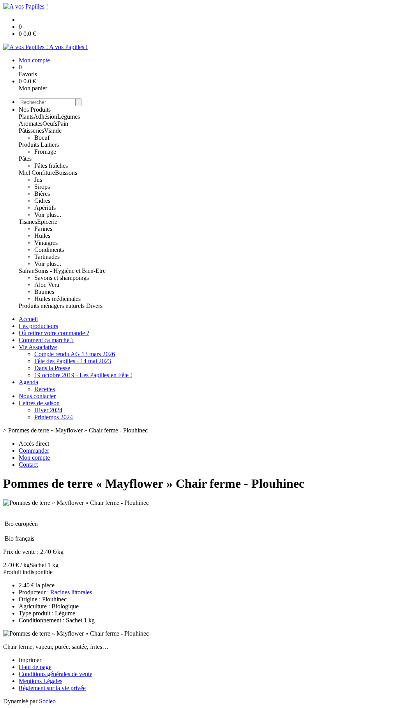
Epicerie (47, 221)
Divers (94, 305)
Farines (43, 228)
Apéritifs (45, 207)
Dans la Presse (52, 368)
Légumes (68, 116)
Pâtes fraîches (51, 165)
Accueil (28, 319)
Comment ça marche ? (46, 340)
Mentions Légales (40, 681)
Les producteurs (38, 326)
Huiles (42, 235)
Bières (42, 193)
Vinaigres (46, 242)
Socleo (47, 701)
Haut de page (35, 667)
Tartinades (47, 256)
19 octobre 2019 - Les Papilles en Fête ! (83, 375)
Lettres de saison (39, 403)
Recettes (44, 389)
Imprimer (30, 660)
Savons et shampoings (61, 277)
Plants (26, 116)
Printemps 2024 (53, 417)
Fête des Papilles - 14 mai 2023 (72, 361)
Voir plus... (47, 214)
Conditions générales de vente (55, 674)
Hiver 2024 (48, 410)
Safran (27, 270)
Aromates (30, 123)
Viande (53, 130)
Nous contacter (37, 396)
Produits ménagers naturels (52, 305)
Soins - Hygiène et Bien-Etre (70, 270)
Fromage (45, 151)
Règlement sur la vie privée (52, 688)
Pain (62, 123)
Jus (38, 179)
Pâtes (25, 158)
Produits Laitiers (39, 144)
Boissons (66, 172)
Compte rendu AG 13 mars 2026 (74, 354)
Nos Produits (35, 109)
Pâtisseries (31, 130)
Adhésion (45, 116)
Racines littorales (71, 592)
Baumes (44, 291)
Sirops (42, 186)
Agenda (28, 382)
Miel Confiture (37, 172)
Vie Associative (38, 347)
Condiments (49, 249)
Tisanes (28, 221)
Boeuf (41, 137)
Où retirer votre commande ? (54, 333)
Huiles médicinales (57, 298)
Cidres (42, 200)
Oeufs (49, 123)
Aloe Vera (46, 284)
